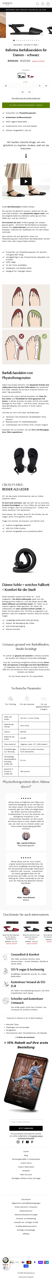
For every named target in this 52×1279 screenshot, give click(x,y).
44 (29, 92)
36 (6, 86)
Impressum (26, 1199)
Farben (26, 70)
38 (19, 86)
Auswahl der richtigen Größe (26, 1222)
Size (25, 82)
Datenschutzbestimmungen (26, 1215)
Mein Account (26, 1174)
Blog (26, 1155)
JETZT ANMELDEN (26, 1128)
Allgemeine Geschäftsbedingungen (26, 1203)
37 (13, 86)
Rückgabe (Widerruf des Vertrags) (26, 1178)
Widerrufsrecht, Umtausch (26, 1207)
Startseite (17, 45)
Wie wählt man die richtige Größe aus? (26, 98)
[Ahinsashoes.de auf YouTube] (27, 1142)
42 (46, 86)
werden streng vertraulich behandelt (30, 1137)
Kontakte (26, 1171)
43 (23, 92)
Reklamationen (26, 1211)
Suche (26, 1151)
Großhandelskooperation (26, 1226)
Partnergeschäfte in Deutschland (26, 1159)
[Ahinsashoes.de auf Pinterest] (32, 1142)
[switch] (5, 1267)
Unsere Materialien (26, 1167)
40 (33, 86)
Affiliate (26, 1234)
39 (26, 86)
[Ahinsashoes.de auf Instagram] (18, 1142)
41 (39, 86)
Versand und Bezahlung (26, 1218)
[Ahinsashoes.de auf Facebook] (22, 1142)
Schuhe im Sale (30, 45)
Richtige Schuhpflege (26, 1230)
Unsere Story (26, 1163)
